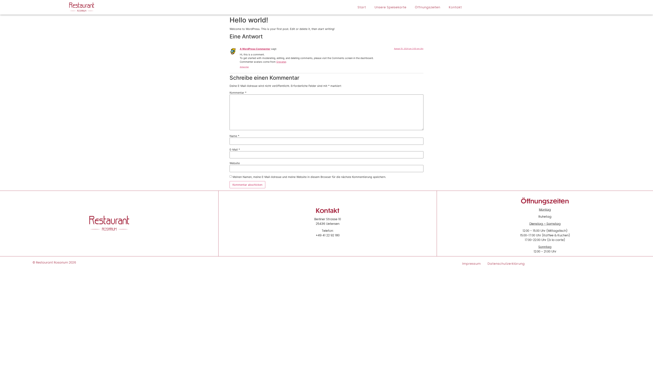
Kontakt (455, 7)
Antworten (244, 67)
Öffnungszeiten (427, 7)
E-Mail (235, 149)
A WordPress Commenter (255, 48)
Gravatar (281, 61)
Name (234, 136)
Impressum (471, 263)
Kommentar (238, 92)
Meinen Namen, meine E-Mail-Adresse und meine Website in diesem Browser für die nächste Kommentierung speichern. (309, 177)
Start (362, 7)
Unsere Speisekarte (390, 7)
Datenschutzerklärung (506, 263)
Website (235, 163)
